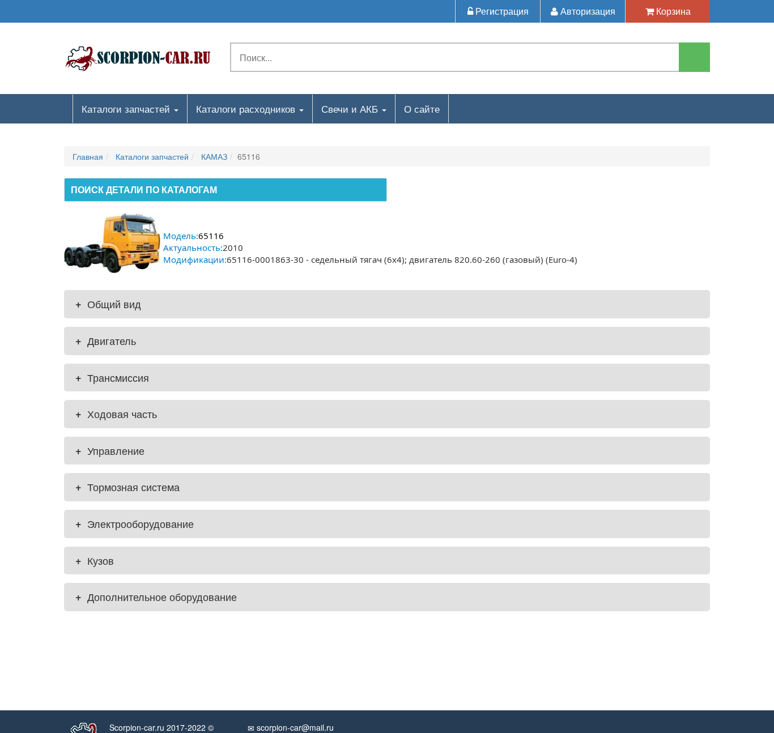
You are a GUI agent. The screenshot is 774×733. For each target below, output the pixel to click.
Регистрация (501, 11)
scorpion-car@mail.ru (294, 727)
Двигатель (105, 340)
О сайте (422, 108)
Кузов (94, 560)
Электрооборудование (134, 523)
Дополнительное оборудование (156, 596)
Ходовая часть (116, 413)
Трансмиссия (112, 377)
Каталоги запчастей (127, 108)
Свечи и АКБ (351, 108)
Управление (109, 450)
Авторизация (586, 11)
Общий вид (108, 303)
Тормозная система (127, 486)
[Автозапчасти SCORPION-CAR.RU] (138, 56)
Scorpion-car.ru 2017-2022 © (161, 727)
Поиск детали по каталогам (144, 189)
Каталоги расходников (247, 108)
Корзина (672, 11)
